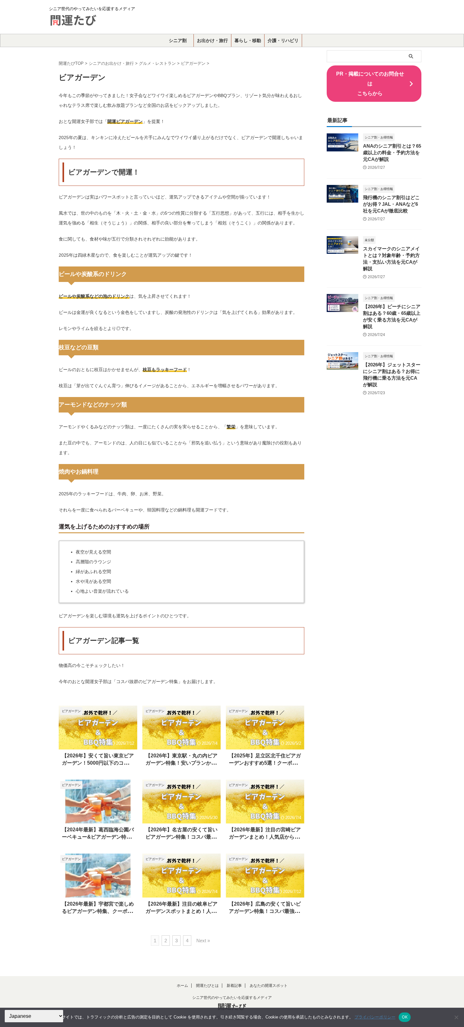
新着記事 (234, 985)
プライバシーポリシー (375, 1017)
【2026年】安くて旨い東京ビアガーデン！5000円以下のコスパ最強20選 (98, 763)
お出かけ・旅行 (212, 40)
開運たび (232, 1007)
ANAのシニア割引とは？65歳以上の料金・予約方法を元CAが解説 (392, 152)
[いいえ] (456, 1017)
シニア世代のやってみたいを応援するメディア (232, 997)
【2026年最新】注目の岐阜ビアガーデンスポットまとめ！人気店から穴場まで (181, 911)
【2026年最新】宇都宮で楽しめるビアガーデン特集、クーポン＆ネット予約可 (98, 911)
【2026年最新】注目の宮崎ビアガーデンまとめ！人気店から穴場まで (265, 837)
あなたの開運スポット (269, 985)
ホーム (182, 985)
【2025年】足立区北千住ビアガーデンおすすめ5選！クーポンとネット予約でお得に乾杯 (265, 763)
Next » (203, 940)
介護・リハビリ (283, 40)
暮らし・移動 (248, 40)
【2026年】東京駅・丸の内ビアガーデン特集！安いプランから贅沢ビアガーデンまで (181, 763)
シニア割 (178, 40)
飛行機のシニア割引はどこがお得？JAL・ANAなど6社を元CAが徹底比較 (391, 204)
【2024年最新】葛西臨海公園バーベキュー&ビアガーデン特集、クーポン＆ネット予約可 (98, 837)
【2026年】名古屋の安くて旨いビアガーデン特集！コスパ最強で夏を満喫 (181, 837)
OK (405, 1016)
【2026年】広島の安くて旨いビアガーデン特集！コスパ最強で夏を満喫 (265, 911)
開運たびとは (207, 985)
